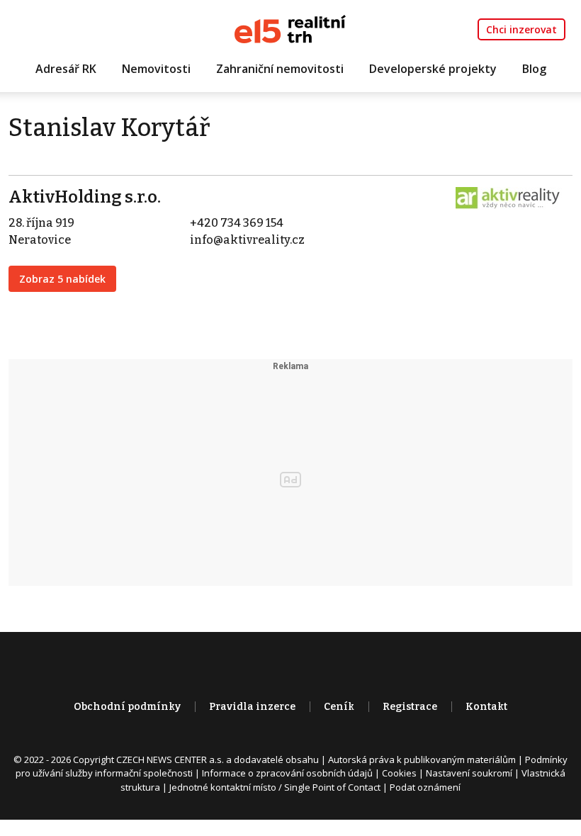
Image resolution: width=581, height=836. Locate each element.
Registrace (410, 707)
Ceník (339, 707)
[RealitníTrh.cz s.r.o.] (290, 28)
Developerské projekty (433, 69)
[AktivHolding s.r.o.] (509, 197)
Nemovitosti (156, 69)
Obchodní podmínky (127, 707)
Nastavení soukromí (469, 773)
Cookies (399, 773)
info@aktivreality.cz (247, 240)
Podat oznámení (425, 787)
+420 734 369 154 (236, 223)
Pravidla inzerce (252, 707)
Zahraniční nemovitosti (280, 69)
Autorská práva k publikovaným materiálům (422, 759)
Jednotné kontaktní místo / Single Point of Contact (274, 787)
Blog (534, 69)
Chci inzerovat (521, 29)
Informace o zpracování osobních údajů (287, 773)
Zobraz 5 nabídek (62, 279)
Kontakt (486, 707)
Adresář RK (65, 69)
